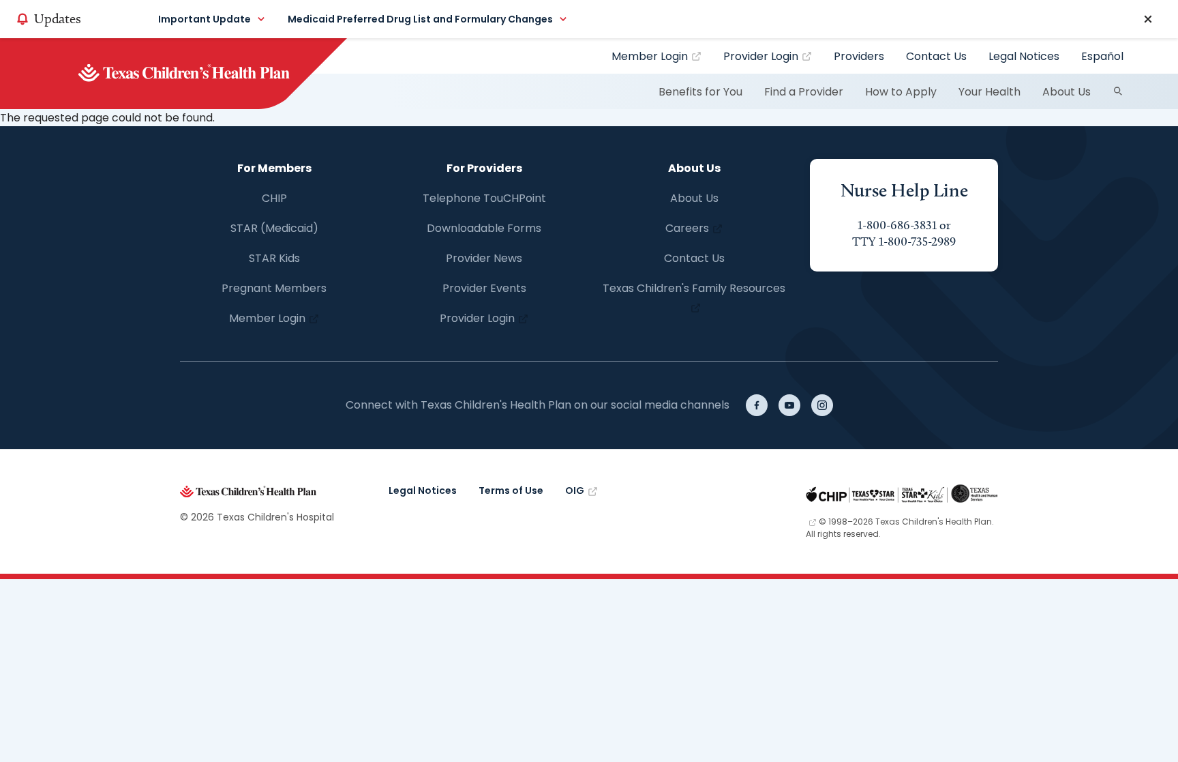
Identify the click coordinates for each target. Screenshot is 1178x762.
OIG (574, 490)
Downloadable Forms (484, 228)
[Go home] (207, 73)
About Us (1066, 92)
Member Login (649, 56)
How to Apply (901, 92)
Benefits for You (700, 92)
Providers (859, 56)
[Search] (1118, 91)
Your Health (989, 92)
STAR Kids (274, 258)
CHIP (274, 198)
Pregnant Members (274, 288)
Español (1102, 56)
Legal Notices (1023, 56)
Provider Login (760, 56)
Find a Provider (803, 92)
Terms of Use (511, 490)
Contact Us (936, 56)
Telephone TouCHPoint (484, 198)
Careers (687, 228)
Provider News (484, 258)
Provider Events (484, 288)
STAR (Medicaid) (274, 228)
